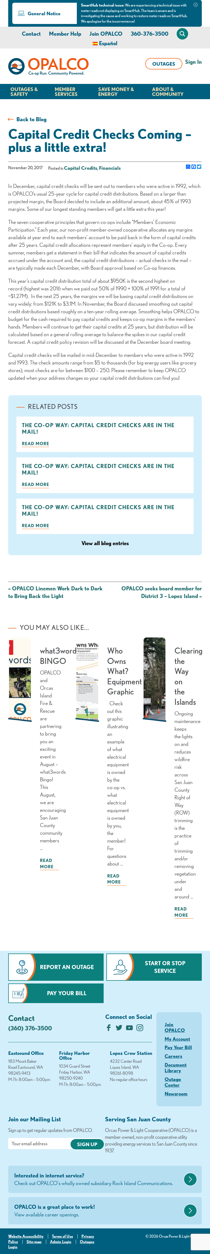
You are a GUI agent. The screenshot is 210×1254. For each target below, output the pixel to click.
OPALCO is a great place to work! (54, 1210)
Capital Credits (80, 168)
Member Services (66, 91)
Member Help (65, 34)
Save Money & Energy (116, 91)
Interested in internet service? (93, 1179)
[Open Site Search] (182, 34)
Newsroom (176, 1093)
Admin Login (60, 1242)
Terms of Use (62, 1236)
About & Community (167, 91)
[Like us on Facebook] (108, 1029)
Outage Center (173, 1082)
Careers (173, 1056)
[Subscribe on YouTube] (129, 1029)
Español (108, 43)
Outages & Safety (24, 91)
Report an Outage (67, 967)
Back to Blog (31, 119)
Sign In (193, 62)
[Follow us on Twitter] (119, 1029)
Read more (35, 443)
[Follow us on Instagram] (139, 1029)
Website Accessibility (25, 1236)
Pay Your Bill (67, 993)
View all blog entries (105, 543)
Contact (31, 34)
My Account (177, 1039)
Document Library (175, 1067)
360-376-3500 (149, 34)
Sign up (87, 1144)
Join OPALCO (105, 34)
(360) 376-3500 (30, 1028)
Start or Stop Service (165, 967)
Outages (163, 63)
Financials (110, 168)
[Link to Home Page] (48, 67)
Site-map (34, 1242)
